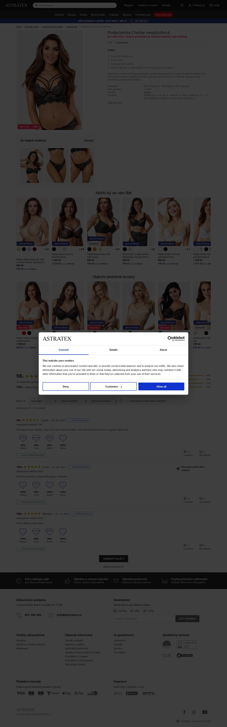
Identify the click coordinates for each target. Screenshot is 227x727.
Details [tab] (114, 349)
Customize (111, 386)
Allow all (161, 386)
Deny (66, 386)
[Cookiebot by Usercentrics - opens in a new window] (170, 338)
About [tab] (163, 349)
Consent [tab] (64, 349)
